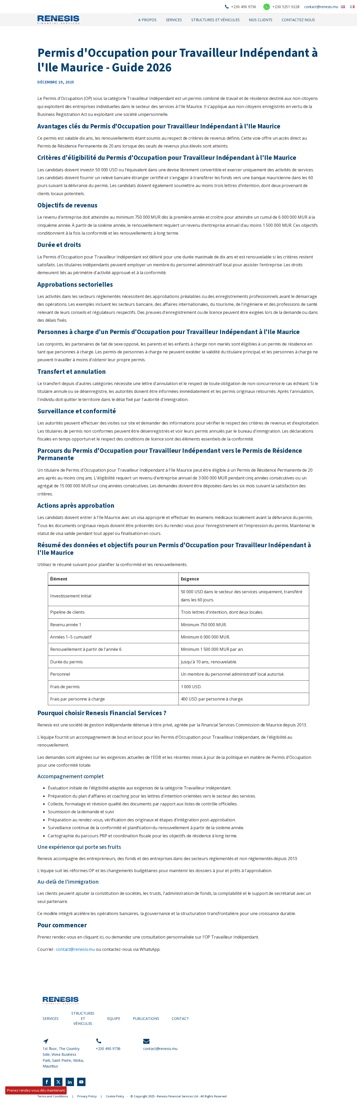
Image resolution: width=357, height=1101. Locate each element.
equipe (113, 1018)
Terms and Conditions (52, 1096)
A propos (147, 19)
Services (174, 19)
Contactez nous (298, 19)
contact (180, 1018)
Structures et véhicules (215, 19)
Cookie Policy (115, 1096)
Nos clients (260, 19)
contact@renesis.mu (321, 6)
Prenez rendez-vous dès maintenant (36, 1090)
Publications (146, 1018)
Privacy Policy (87, 1096)
